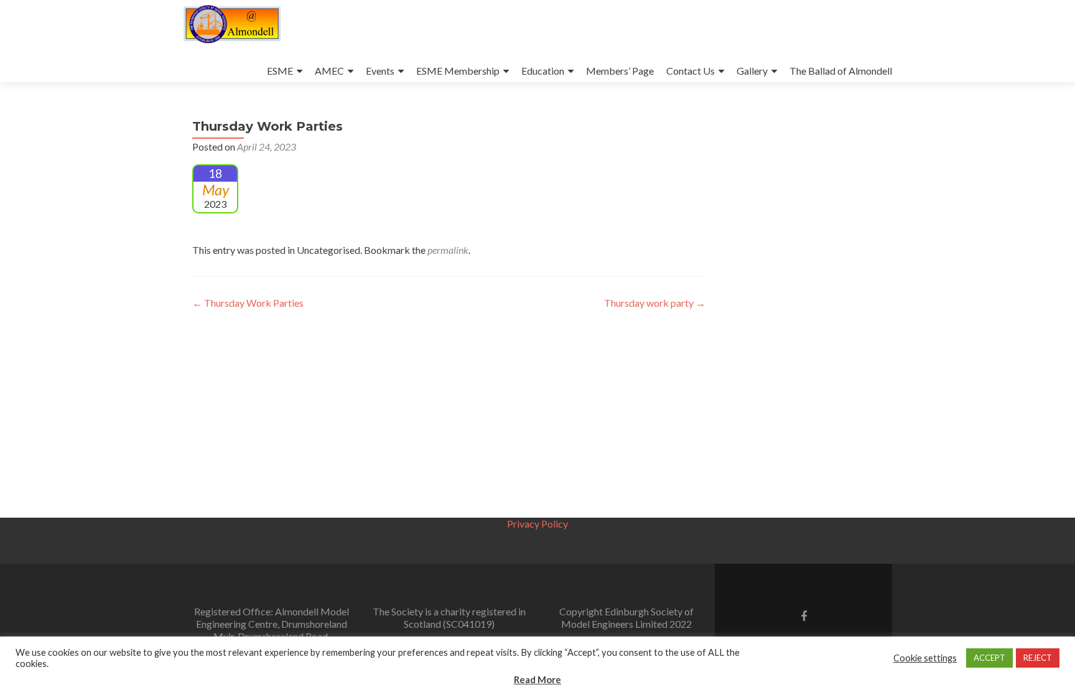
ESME (280, 71)
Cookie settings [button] (925, 658)
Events (380, 71)
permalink (447, 250)
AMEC (329, 71)
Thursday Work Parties (248, 303)
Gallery (752, 71)
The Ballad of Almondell (840, 71)
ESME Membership (458, 71)
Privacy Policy (537, 523)
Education (542, 71)
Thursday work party (654, 303)
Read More (537, 679)
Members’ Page (620, 71)
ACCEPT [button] (989, 658)
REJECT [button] (1037, 658)
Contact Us (690, 71)
